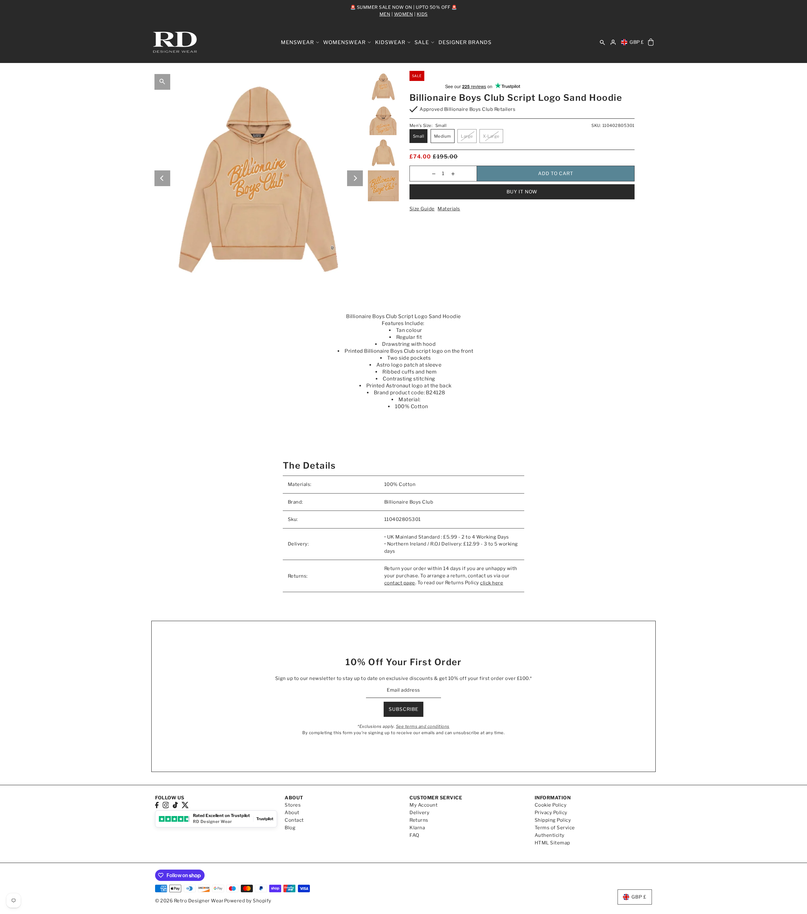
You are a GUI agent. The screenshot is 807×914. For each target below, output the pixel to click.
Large (467, 136)
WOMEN (403, 14)
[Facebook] (157, 804)
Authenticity (550, 835)
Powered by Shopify (247, 901)
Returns (418, 820)
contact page (399, 583)
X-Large (491, 136)
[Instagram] (166, 804)
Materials (449, 209)
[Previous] (162, 178)
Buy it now (522, 192)
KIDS (422, 14)
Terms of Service (555, 828)
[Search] (602, 42)
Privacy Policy (551, 812)
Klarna (417, 828)
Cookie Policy (551, 805)
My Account (423, 805)
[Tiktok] (175, 804)
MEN (385, 14)
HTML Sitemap (552, 843)
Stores (293, 805)
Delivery (419, 812)
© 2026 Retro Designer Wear (189, 901)
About (292, 812)
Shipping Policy (553, 820)
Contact (294, 820)
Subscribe (403, 709)
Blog (290, 828)
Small (418, 136)
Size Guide (422, 209)
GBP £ (637, 42)
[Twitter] (185, 804)
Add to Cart (555, 173)
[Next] (355, 178)
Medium (442, 136)
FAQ (414, 835)
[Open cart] (651, 42)
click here (491, 583)
